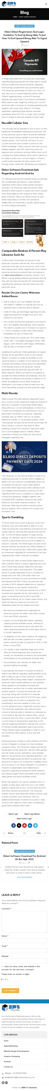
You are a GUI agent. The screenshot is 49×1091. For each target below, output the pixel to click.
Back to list (24, 833)
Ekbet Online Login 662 (27, 17)
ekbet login (13, 814)
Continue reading (24, 877)
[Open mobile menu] (46, 4)
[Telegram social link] (35, 825)
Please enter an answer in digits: (16, 974)
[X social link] (19, 825)
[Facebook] (3, 1082)
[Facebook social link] (13, 825)
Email (5, 946)
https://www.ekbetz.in (13, 275)
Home (15, 17)
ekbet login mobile (32, 814)
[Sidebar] (3, 330)
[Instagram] (6, 1082)
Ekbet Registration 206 (24, 851)
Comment (7, 909)
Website (5, 956)
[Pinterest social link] (24, 825)
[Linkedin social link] (30, 825)
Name (5, 936)
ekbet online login (24, 819)
